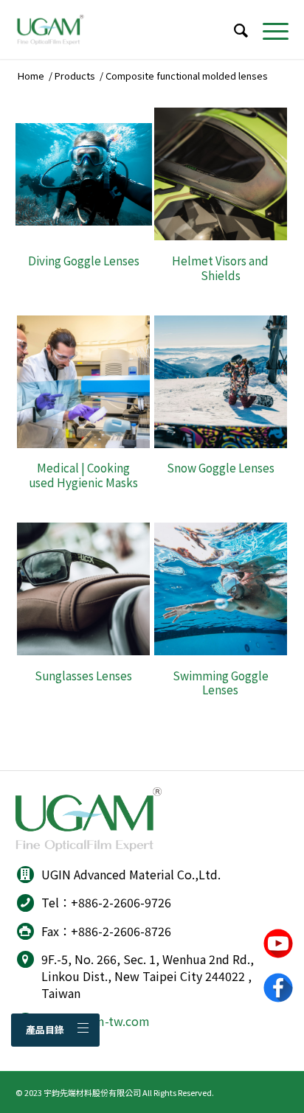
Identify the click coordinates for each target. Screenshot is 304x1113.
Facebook (278, 987)
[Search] (233, 29)
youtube (278, 943)
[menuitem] (233, 29)
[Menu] (268, 29)
